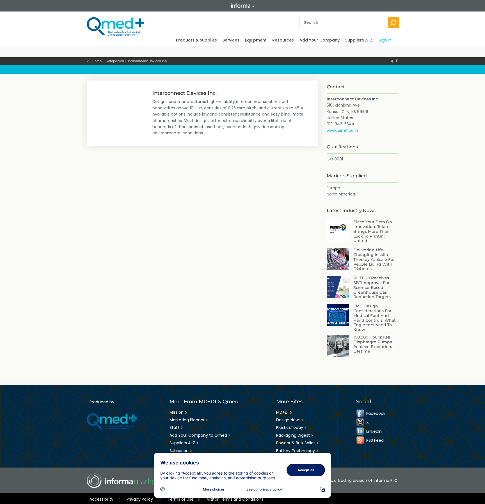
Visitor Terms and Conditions (235, 499)
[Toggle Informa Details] (242, 6)
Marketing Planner (187, 420)
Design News (288, 420)
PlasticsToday (289, 427)
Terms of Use (183, 499)
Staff (174, 427)
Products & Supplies (196, 40)
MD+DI (282, 412)
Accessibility (104, 499)
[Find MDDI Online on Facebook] (360, 413)
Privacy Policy (143, 499)
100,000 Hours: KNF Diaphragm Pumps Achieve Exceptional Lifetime (374, 344)
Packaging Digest (293, 435)
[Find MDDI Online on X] (360, 422)
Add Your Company (319, 40)
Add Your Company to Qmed (198, 435)
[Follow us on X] (392, 61)
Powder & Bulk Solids (295, 443)
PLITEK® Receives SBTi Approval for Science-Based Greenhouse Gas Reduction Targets (372, 287)
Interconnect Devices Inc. (147, 61)
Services (231, 40)
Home (97, 61)
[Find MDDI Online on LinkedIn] (360, 431)
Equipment (256, 40)
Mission (177, 412)
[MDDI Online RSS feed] (360, 440)
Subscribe (179, 451)
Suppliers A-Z (358, 40)
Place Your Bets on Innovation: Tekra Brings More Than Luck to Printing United (372, 231)
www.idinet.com (342, 130)
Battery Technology (295, 451)
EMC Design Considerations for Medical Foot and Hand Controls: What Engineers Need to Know (374, 317)
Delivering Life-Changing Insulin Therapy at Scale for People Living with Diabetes (374, 259)
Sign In (385, 40)
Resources (283, 40)
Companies (115, 61)
